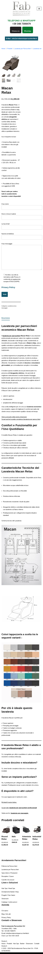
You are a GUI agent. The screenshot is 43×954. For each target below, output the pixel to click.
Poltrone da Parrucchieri (9, 866)
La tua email (5, 224)
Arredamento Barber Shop (10, 892)
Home (3, 48)
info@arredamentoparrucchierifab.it (17, 933)
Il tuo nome (5, 204)
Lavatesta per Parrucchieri (22, 48)
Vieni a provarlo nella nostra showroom (14, 417)
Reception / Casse (8, 876)
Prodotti (9, 48)
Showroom (5, 898)
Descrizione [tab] (6, 318)
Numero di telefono (8, 234)
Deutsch (4, 941)
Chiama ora (16, 31)
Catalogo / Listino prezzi (9, 902)
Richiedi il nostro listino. (9, 802)
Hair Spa (16, 943)
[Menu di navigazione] (39, 8)
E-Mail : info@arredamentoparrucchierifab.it (21, 38)
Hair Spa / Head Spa (8, 888)
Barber (22, 943)
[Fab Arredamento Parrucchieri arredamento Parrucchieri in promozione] (22, 8)
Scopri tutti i (19, 808)
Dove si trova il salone (9, 214)
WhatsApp (27, 31)
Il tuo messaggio (7, 244)
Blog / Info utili (6, 914)
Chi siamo (5, 910)
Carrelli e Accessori (8, 880)
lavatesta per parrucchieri (11, 336)
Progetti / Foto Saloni (8, 895)
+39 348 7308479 (9, 931)
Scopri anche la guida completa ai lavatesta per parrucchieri (21, 419)
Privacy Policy (8, 287)
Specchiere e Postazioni (9, 873)
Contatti (36, 943)
